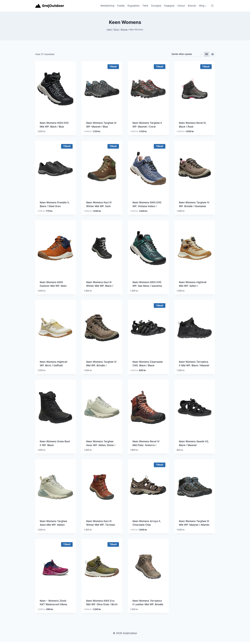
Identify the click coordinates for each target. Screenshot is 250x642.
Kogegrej (169, 5)
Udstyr (181, 5)
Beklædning (107, 5)
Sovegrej (156, 5)
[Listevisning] (212, 54)
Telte (145, 5)
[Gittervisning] (206, 54)
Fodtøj (120, 5)
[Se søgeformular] (212, 5)
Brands (192, 5)
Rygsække (133, 5)
